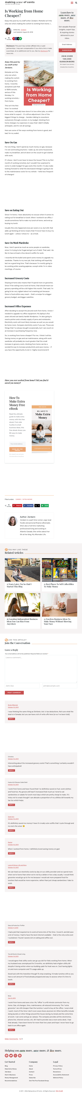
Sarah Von (11, 817)
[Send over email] (20, 38)
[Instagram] (15, 1055)
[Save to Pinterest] (14, 38)
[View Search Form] (76, 2)
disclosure (44, 51)
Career (18, 499)
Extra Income (27, 499)
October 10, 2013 (13, 707)
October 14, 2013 (13, 956)
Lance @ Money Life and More (17, 865)
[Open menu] (72, 3)
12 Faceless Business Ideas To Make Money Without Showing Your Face (57, 621)
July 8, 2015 (12, 998)
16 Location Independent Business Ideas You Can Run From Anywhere (22, 621)
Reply (11, 718)
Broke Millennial (13, 705)
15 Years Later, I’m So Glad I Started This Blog (19, 585)
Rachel (10, 842)
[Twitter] (6, 1055)
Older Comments (11, 1039)
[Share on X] (18, 38)
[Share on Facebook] (16, 38)
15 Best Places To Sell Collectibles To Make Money (59, 585)
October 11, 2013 (13, 928)
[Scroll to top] (78, 1088)
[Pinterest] (20, 1055)
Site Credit (59, 1091)
